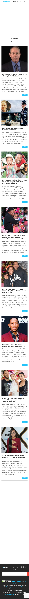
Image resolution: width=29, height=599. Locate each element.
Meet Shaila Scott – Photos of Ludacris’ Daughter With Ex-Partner (13, 345)
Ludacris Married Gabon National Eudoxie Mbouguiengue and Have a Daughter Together (13, 399)
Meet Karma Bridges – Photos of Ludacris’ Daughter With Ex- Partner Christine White (13, 290)
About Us (14, 581)
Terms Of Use (9, 587)
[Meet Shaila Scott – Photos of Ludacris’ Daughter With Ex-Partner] (14, 329)
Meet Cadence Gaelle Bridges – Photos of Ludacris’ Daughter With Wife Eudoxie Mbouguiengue (14, 181)
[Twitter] (26, 567)
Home (12, 41)
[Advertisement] (14, 21)
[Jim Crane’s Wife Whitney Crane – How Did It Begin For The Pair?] (14, 59)
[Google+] (22, 567)
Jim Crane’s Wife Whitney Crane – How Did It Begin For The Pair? (14, 75)
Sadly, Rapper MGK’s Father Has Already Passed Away (12, 129)
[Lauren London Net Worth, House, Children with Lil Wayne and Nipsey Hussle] (14, 440)
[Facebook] (20, 567)
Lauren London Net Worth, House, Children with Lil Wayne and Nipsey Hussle (13, 457)
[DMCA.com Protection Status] (6, 581)
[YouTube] (14, 569)
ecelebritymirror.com (9, 594)
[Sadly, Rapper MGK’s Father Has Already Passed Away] (14, 113)
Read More (24, 94)
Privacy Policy (19, 587)
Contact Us (20, 581)
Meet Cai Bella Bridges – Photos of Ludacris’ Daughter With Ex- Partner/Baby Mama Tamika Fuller (13, 237)
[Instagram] (24, 567)
